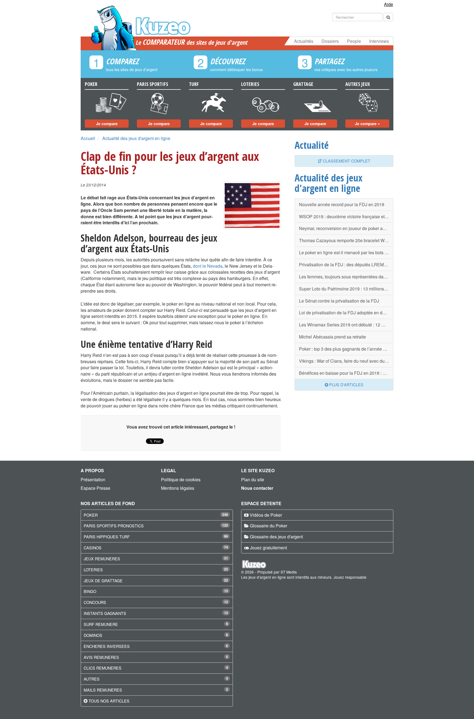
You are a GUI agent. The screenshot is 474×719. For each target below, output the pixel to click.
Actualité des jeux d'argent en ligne (136, 138)
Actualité (312, 145)
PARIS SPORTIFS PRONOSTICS (114, 525)
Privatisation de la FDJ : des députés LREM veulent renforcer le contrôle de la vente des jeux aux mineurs (346, 264)
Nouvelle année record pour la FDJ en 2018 (341, 204)
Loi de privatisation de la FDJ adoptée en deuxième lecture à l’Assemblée (346, 312)
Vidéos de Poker (266, 515)
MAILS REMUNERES (103, 690)
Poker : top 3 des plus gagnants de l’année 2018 (346, 349)
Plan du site (252, 479)
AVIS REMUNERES (101, 657)
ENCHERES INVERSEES (107, 646)
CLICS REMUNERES (103, 668)
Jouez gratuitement (268, 547)
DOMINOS (93, 635)
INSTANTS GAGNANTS (105, 613)
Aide (388, 4)
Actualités (303, 41)
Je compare (107, 123)
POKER (91, 515)
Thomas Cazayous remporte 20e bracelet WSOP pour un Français (346, 240)
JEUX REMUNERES (102, 558)
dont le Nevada (207, 266)
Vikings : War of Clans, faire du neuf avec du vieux (346, 361)
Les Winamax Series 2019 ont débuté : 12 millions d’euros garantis (346, 324)
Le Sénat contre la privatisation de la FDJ (339, 301)
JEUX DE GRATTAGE (103, 580)
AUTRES (92, 679)
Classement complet (346, 161)
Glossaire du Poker (268, 525)
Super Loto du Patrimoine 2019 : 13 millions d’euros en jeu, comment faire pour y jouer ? (346, 289)
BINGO (90, 591)
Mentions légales (177, 488)
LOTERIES (93, 569)
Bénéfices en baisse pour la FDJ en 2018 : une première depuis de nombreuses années (346, 373)
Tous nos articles (109, 701)
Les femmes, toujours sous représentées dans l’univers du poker (346, 276)
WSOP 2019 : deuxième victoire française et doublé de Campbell (346, 216)
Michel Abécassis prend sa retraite (332, 337)
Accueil (88, 138)
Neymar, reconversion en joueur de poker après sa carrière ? (346, 228)
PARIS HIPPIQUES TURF (107, 536)
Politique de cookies (181, 479)
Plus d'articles (345, 384)
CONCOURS (95, 602)
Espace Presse (95, 488)
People (354, 41)
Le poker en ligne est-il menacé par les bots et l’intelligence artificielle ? (346, 252)
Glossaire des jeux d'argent (276, 536)
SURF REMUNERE (101, 624)
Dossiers (330, 41)
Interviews (379, 41)
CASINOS (92, 547)
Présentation (93, 479)
